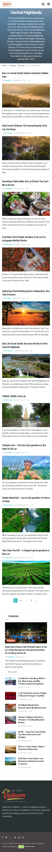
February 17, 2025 (25, 711)
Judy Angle (8, 133)
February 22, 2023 (21, 351)
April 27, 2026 (24, 687)
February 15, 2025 (25, 726)
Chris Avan (8, 244)
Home (4, 66)
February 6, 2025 (25, 767)
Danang (10, 641)
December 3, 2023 (21, 133)
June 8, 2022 (19, 452)
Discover (21, 66)
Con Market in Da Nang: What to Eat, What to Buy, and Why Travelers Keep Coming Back (31, 681)
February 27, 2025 (25, 699)
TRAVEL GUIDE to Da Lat (14, 396)
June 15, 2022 (20, 400)
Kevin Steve (8, 505)
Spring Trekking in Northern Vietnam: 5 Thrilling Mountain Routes (31, 720)
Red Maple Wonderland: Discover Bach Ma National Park (32, 706)
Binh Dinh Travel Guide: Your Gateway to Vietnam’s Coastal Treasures (31, 761)
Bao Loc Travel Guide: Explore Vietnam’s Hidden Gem (31, 748)
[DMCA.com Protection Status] (26, 847)
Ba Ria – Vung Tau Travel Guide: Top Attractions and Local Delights (32, 735)
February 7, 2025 (20, 80)
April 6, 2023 (19, 189)
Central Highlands (34, 66)
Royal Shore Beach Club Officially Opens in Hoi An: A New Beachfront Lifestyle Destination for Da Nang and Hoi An (26, 650)
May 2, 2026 (21, 657)
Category (12, 66)
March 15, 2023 (20, 244)
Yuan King (7, 80)
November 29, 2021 (22, 505)
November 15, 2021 (22, 558)
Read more (12, 672)
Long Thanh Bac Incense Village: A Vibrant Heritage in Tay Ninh (32, 694)
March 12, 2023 (19, 298)
